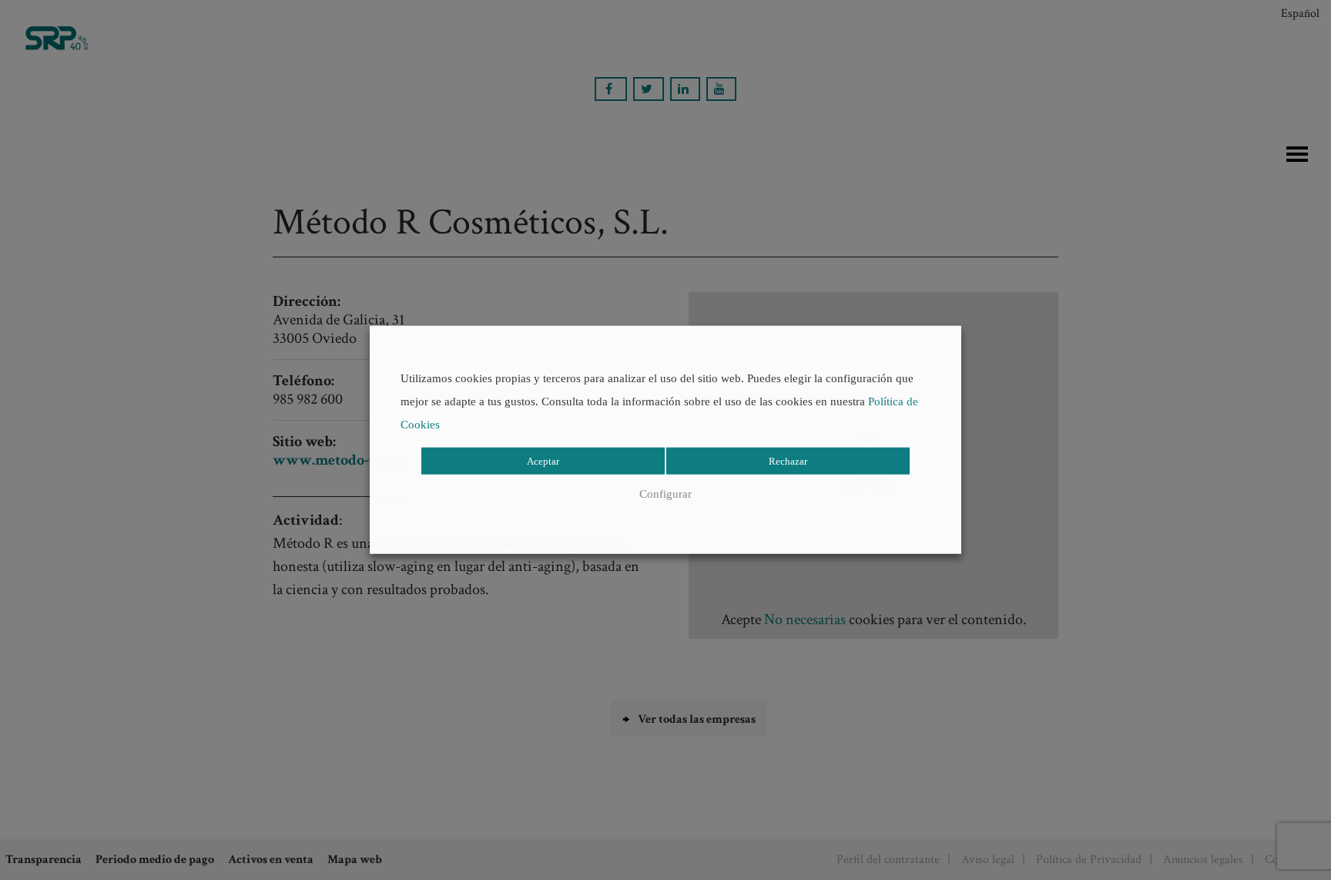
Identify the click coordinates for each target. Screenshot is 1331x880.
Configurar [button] (665, 494)
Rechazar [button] (788, 461)
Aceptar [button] (543, 461)
